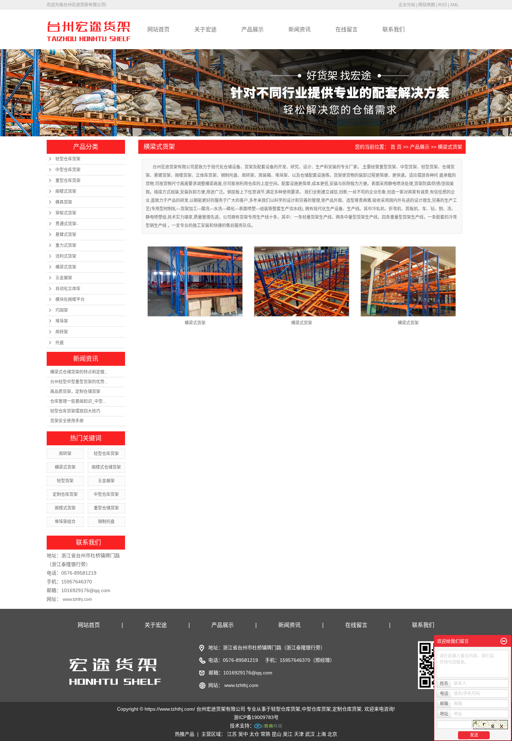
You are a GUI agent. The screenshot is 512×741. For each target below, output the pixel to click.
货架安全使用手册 (67, 420)
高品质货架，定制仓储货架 (75, 391)
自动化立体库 (67, 288)
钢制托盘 (106, 521)
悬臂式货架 (65, 234)
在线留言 (346, 29)
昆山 (276, 734)
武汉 (310, 734)
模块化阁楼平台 (70, 299)
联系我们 (393, 29)
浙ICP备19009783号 (256, 717)
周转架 (61, 332)
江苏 (232, 734)
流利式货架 (65, 256)
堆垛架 (61, 321)
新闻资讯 (299, 29)
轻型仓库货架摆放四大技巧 (75, 411)
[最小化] (504, 641)
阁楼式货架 (65, 191)
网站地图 (426, 4)
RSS (442, 4)
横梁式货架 (65, 267)
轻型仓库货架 (67, 159)
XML (454, 4)
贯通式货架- (66, 223)
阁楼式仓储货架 (106, 467)
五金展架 (63, 277)
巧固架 (61, 310)
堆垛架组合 (65, 521)
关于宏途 (205, 29)
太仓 (254, 734)
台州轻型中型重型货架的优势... (79, 381)
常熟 (265, 734)
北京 (332, 734)
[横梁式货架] (195, 281)
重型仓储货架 (106, 508)
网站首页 (158, 29)
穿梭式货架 (65, 213)
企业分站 (406, 4)
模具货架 (63, 202)
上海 (321, 734)
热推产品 (184, 734)
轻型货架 (65, 480)
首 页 (396, 147)
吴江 (288, 734)
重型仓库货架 (67, 180)
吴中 (243, 734)
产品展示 (252, 29)
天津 (299, 734)
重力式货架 (65, 245)
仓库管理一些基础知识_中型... (78, 401)
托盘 (59, 342)
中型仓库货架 (67, 169)
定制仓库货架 (65, 494)
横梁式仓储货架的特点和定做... (79, 372)
